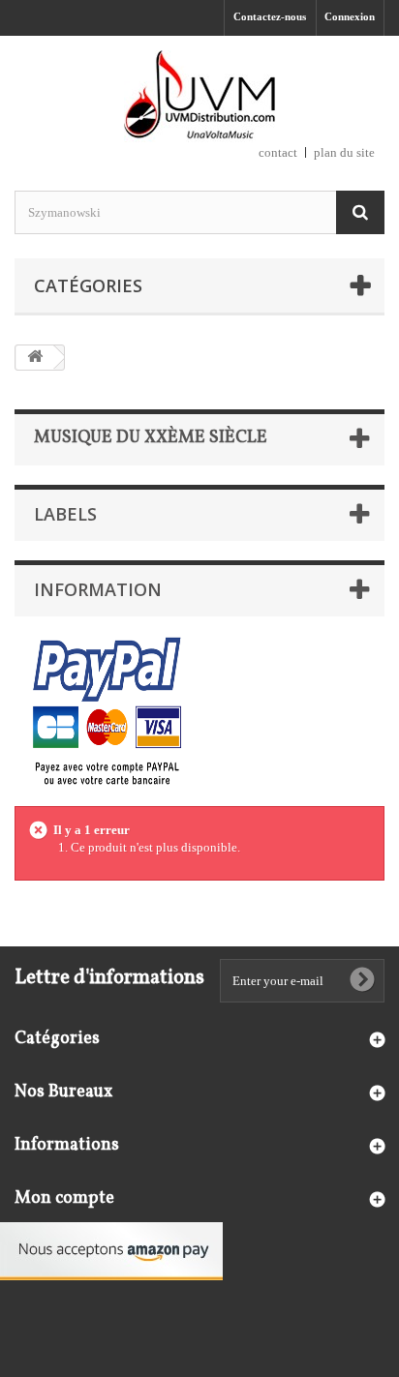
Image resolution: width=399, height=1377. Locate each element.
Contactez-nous (269, 16)
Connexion (349, 16)
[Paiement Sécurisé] (107, 712)
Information (98, 589)
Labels (65, 513)
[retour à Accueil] (34, 357)
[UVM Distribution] (199, 96)
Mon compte (64, 1198)
